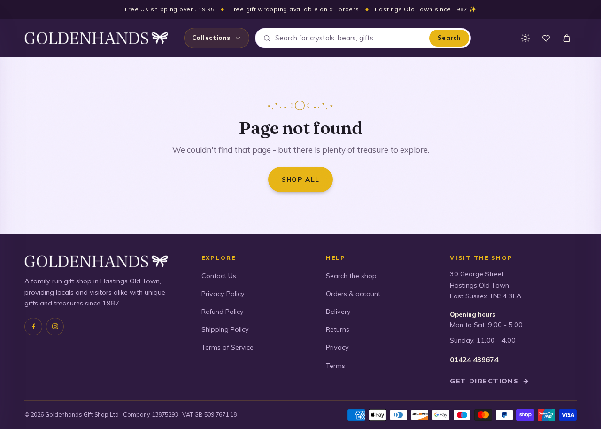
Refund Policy (222, 311)
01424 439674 (474, 359)
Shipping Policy (225, 329)
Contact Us (218, 276)
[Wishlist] (546, 38)
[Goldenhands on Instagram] (55, 326)
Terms (335, 365)
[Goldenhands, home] (96, 38)
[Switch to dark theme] (525, 38)
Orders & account (353, 293)
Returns (337, 329)
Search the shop (351, 276)
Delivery (338, 311)
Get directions (490, 381)
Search (449, 37)
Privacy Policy (223, 293)
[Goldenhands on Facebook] (33, 326)
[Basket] (567, 38)
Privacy (337, 347)
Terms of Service (227, 347)
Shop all (301, 179)
